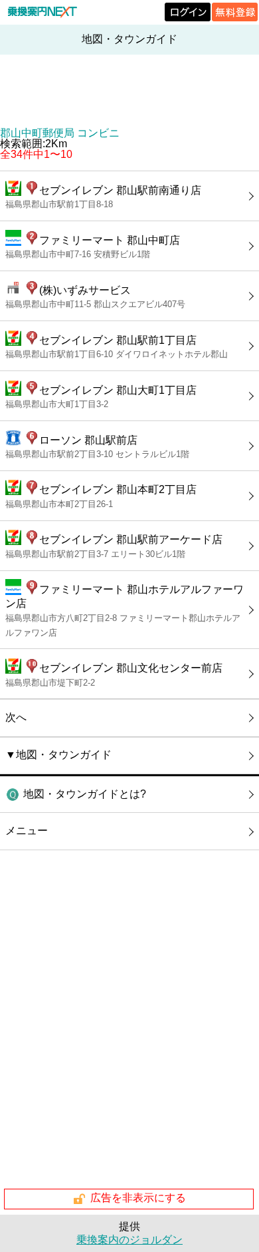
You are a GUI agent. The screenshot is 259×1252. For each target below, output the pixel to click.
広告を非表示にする (138, 1198)
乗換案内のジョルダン (129, 1239)
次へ (16, 717)
